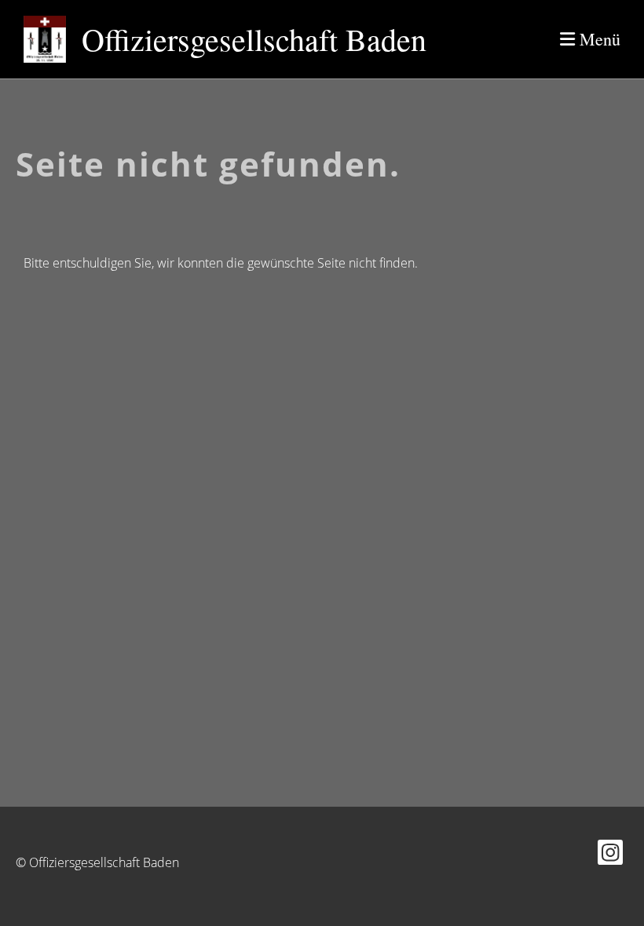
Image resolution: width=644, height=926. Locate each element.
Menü (597, 38)
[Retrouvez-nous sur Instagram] (610, 855)
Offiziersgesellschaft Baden (254, 39)
